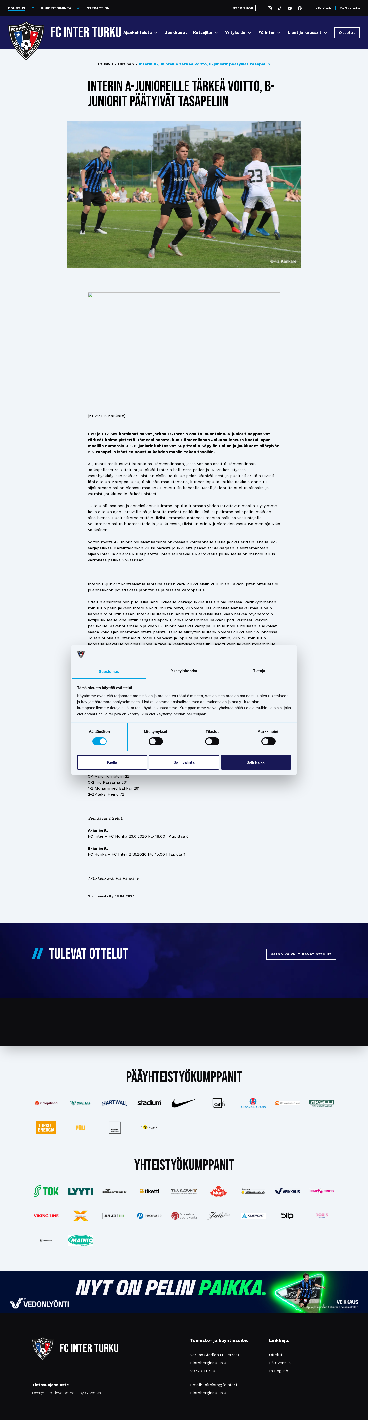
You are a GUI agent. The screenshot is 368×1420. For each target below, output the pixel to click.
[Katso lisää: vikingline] (46, 1215)
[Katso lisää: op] (287, 1103)
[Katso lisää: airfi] (218, 1103)
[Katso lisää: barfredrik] (322, 1215)
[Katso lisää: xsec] (80, 1215)
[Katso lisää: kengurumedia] (149, 1127)
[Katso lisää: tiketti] (149, 1191)
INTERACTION (98, 8)
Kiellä (112, 762)
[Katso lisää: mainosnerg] (46, 1240)
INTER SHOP (242, 8)
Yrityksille (235, 32)
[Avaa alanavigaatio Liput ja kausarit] (325, 32)
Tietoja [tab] (259, 671)
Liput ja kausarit (304, 32)
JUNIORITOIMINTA (55, 8)
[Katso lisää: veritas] (80, 1103)
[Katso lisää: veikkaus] (287, 1191)
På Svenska (350, 8)
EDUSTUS (16, 8)
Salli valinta (184, 762)
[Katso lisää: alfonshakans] (253, 1103)
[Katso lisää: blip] (287, 1215)
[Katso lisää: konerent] (322, 1191)
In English (322, 8)
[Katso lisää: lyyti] (80, 1191)
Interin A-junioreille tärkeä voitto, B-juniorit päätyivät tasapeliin (202, 64)
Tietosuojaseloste (50, 1384)
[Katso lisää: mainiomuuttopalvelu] (80, 1240)
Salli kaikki (256, 762)
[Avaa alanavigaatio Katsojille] (216, 32)
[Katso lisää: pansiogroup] (253, 1191)
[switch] (156, 741)
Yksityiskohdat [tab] (184, 671)
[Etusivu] (26, 30)
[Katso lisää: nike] (184, 1103)
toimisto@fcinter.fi (220, 1384)
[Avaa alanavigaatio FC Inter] (279, 32)
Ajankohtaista (137, 32)
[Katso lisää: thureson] (184, 1191)
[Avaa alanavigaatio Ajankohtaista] (156, 32)
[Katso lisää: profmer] (149, 1216)
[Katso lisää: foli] (80, 1127)
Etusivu (105, 64)
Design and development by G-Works (66, 1392)
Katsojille (202, 32)
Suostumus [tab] (109, 671)
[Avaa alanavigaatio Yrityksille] (249, 32)
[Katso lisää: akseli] (322, 1103)
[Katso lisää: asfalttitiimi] (115, 1216)
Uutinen (124, 64)
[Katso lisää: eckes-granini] (218, 1191)
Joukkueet (176, 32)
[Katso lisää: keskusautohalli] (115, 1191)
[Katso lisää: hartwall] (115, 1103)
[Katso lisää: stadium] (149, 1103)
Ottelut (275, 1354)
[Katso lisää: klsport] (253, 1216)
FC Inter (266, 32)
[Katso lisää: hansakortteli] (115, 1127)
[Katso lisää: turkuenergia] (46, 1127)
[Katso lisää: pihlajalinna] (46, 1103)
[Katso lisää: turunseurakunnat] (184, 1216)
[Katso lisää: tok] (46, 1191)
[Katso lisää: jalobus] (218, 1216)
